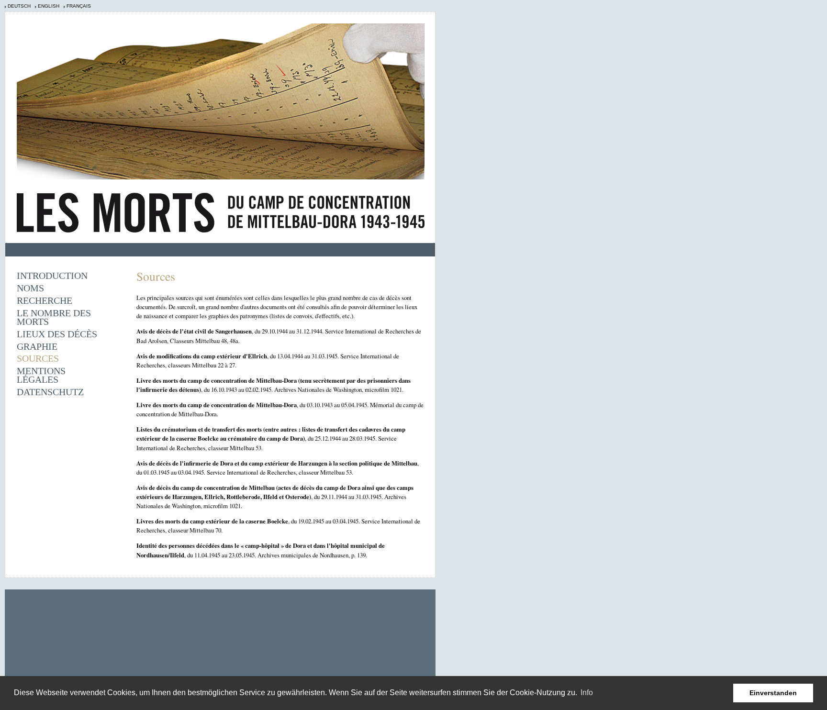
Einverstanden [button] (773, 693)
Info (587, 692)
